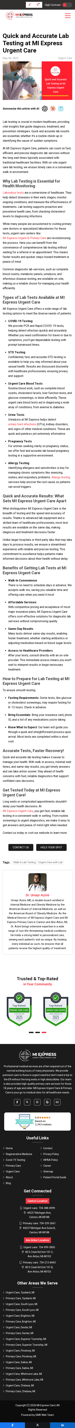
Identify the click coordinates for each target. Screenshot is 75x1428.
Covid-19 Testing (15, 1159)
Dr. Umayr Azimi (37, 895)
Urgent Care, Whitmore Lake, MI (24, 1373)
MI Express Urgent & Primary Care (24, 238)
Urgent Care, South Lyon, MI (21, 1304)
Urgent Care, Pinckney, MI (20, 1350)
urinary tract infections (22, 424)
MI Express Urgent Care (18, 811)
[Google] (47, 1102)
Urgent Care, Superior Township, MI (26, 1339)
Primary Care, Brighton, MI (21, 1321)
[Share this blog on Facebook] (12, 1425)
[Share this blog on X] (37, 1425)
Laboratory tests (13, 192)
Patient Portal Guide (54, 1177)
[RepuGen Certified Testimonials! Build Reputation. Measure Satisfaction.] (37, 1121)
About (9, 1177)
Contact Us (21, 847)
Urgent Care (13, 1171)
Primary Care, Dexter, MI (19, 1333)
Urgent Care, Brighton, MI (20, 1315)
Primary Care (13, 1165)
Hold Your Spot (51, 847)
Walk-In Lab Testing (24, 862)
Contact (47, 1148)
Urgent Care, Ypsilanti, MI (20, 1292)
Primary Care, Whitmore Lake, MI (24, 1379)
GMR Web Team (44, 1414)
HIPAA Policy (50, 1159)
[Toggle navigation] (68, 15)
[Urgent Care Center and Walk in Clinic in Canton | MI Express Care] (19, 15)
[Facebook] (17, 1102)
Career (47, 1165)
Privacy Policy (51, 1154)
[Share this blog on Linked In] (62, 1425)
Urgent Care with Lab (51, 862)
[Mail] (57, 1102)
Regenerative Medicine (19, 1154)
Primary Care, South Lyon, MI (22, 1309)
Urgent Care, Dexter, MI (19, 1327)
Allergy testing (61, 477)
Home (9, 1148)
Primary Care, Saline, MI (19, 1368)
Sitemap (48, 1171)
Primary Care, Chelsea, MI (20, 1391)
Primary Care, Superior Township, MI (26, 1344)
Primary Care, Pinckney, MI (21, 1356)
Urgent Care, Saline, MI (19, 1362)
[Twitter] (27, 1102)
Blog (8, 1183)
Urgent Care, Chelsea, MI (20, 1385)
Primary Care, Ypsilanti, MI (21, 1298)
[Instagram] (37, 1102)
